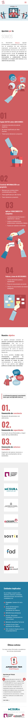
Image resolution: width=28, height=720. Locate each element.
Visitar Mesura (7, 712)
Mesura (17, 42)
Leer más (5, 700)
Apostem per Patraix (9, 674)
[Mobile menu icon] (25, 2)
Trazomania (21, 712)
